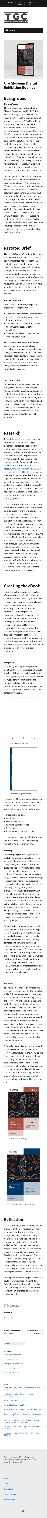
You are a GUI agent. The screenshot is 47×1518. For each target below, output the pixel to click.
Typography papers (23, 4)
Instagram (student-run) (13, 1364)
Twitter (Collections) (12, 1373)
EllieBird (15, 1306)
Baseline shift (32, 2)
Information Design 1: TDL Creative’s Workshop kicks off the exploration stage (22, 1421)
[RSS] (23, 1511)
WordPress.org (9, 1499)
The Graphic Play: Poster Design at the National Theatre (22, 1388)
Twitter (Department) (12, 1368)
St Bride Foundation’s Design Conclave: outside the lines (22, 1427)
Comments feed (10, 1494)
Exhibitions (12, 2)
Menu (11, 30)
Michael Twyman (10, 1400)
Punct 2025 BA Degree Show (15, 1405)
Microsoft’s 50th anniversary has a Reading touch (23, 1409)
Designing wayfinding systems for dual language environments (22, 1415)
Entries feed (8, 1489)
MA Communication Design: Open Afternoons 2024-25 (22, 1434)
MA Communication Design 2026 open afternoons (19, 1395)
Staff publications (11, 1359)
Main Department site (12, 1355)
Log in (6, 1484)
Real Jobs (22, 2)
